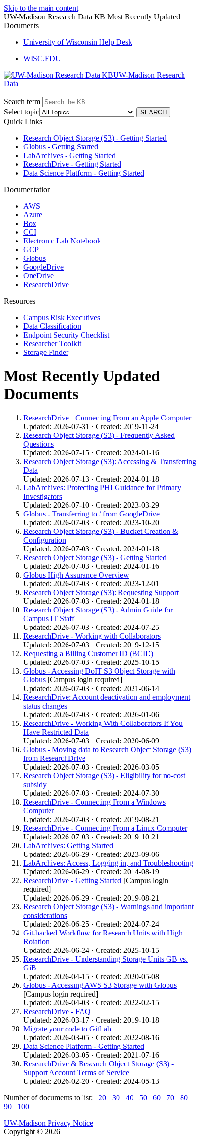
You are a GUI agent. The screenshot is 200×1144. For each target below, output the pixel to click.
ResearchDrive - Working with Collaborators (92, 636)
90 (8, 1106)
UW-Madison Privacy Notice (48, 1123)
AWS (31, 206)
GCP (31, 249)
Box (29, 223)
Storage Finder (45, 352)
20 (102, 1098)
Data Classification (52, 326)
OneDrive (38, 276)
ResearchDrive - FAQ (57, 1011)
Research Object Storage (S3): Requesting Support (101, 592)
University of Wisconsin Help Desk (77, 42)
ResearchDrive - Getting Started (72, 164)
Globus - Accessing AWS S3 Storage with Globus (100, 985)
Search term (22, 101)
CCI (29, 232)
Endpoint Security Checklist (66, 335)
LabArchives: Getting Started (68, 845)
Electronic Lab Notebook (62, 241)
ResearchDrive (46, 284)
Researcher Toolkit (52, 343)
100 (23, 1106)
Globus (34, 258)
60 (157, 1098)
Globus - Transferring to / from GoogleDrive (91, 514)
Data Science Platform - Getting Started (83, 173)
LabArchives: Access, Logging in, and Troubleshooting (108, 863)
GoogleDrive (43, 267)
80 (184, 1098)
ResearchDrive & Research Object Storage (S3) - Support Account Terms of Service (98, 1068)
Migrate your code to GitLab (67, 1029)
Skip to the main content (41, 8)
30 (116, 1098)
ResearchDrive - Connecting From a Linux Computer (105, 828)
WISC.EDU (42, 58)
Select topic (21, 112)
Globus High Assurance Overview (76, 575)
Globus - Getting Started (60, 147)
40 (129, 1098)
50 (143, 1098)
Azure (32, 214)
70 (170, 1098)
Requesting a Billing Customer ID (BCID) (88, 653)
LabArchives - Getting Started (69, 155)
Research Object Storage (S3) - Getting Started (95, 138)
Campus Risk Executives (61, 317)
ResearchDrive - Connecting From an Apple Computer (107, 418)
